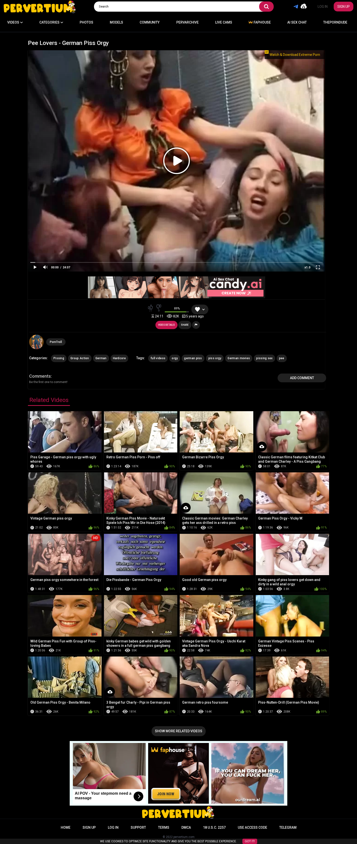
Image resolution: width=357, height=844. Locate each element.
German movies (239, 358)
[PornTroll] (36, 342)
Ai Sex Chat (297, 22)
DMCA (186, 827)
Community (150, 22)
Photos (86, 22)
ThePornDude (335, 22)
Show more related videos (178, 731)
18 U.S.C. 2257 (214, 827)
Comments (40, 376)
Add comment (302, 378)
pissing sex (264, 358)
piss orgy (214, 358)
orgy (175, 358)
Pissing (58, 358)
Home (65, 827)
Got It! (250, 841)
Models (116, 22)
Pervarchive (187, 22)
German (101, 358)
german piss (193, 358)
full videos (158, 358)
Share (185, 325)
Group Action (79, 358)
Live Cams (223, 22)
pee (281, 358)
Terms (163, 827)
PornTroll (56, 342)
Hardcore (119, 358)
